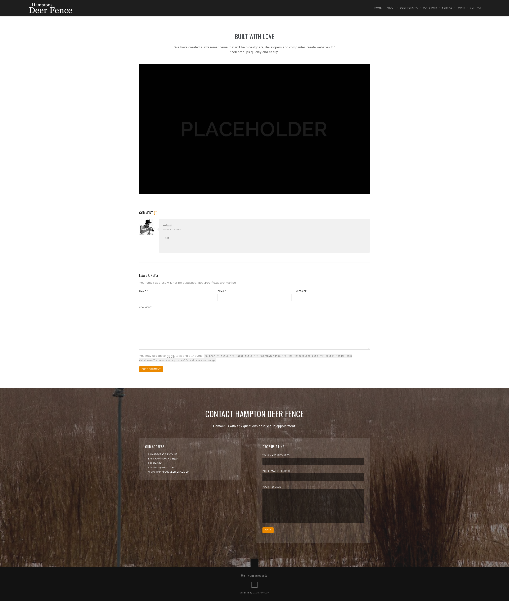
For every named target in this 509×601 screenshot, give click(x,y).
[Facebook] (254, 585)
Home (378, 8)
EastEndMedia (261, 593)
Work (461, 8)
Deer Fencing (409, 8)
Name (143, 291)
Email (222, 291)
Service (447, 8)
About (391, 8)
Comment (145, 307)
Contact (476, 8)
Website (301, 291)
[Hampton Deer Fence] (53, 8)
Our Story (430, 8)
